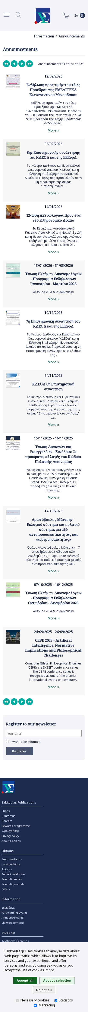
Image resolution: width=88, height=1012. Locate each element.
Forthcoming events (14, 912)
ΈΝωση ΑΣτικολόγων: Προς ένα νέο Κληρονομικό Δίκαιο (53, 218)
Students (8, 933)
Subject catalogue (13, 874)
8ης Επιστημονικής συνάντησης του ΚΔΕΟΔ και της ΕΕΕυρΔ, (53, 155)
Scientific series (11, 879)
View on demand (12, 923)
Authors (6, 869)
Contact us (8, 816)
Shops (5, 811)
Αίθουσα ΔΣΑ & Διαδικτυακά (53, 292)
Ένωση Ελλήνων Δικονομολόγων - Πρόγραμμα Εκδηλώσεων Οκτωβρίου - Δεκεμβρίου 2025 (53, 597)
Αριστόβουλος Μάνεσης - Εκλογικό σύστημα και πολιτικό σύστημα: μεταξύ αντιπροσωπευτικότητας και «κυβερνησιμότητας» (53, 529)
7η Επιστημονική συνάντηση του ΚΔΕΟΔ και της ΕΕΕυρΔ (53, 324)
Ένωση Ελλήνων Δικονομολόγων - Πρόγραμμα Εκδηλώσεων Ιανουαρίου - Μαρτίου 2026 (53, 278)
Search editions (11, 859)
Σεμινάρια (8, 908)
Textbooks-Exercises (15, 941)
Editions (7, 851)
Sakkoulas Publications (18, 802)
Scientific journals (12, 884)
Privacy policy (10, 836)
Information (44, 36)
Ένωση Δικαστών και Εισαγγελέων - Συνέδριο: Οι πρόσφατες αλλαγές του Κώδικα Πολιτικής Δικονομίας (53, 454)
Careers (6, 821)
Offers (5, 889)
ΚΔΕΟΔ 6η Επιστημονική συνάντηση (53, 386)
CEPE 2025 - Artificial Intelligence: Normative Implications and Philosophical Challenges (53, 648)
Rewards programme (15, 826)
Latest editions (11, 864)
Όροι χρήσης (10, 831)
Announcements (12, 917)
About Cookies (11, 841)
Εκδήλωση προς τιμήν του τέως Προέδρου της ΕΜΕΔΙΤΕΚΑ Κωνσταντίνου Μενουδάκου (53, 89)
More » (53, 130)
